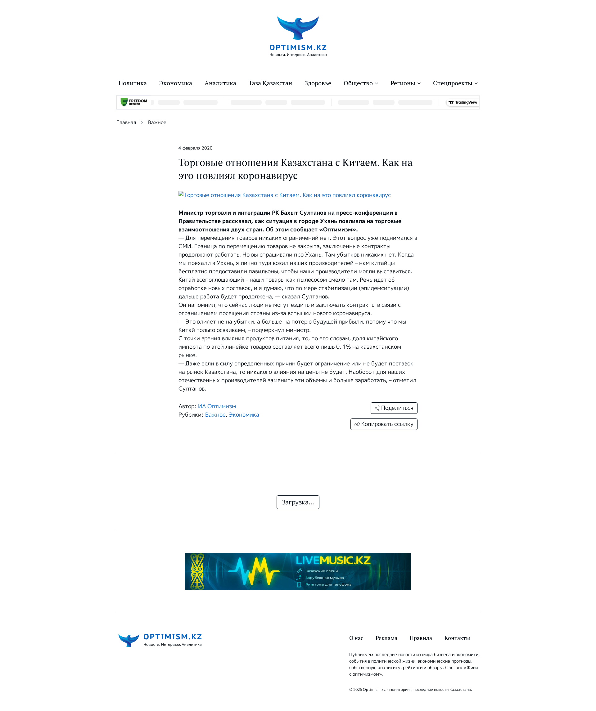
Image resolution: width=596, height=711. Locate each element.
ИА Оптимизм (217, 406)
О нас (356, 638)
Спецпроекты (452, 83)
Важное (157, 122)
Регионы (403, 83)
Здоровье (318, 83)
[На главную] (298, 36)
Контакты (457, 638)
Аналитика (220, 83)
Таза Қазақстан (270, 83)
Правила (421, 638)
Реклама (386, 638)
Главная (126, 122)
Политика (133, 83)
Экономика (175, 83)
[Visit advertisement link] (298, 571)
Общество (358, 83)
